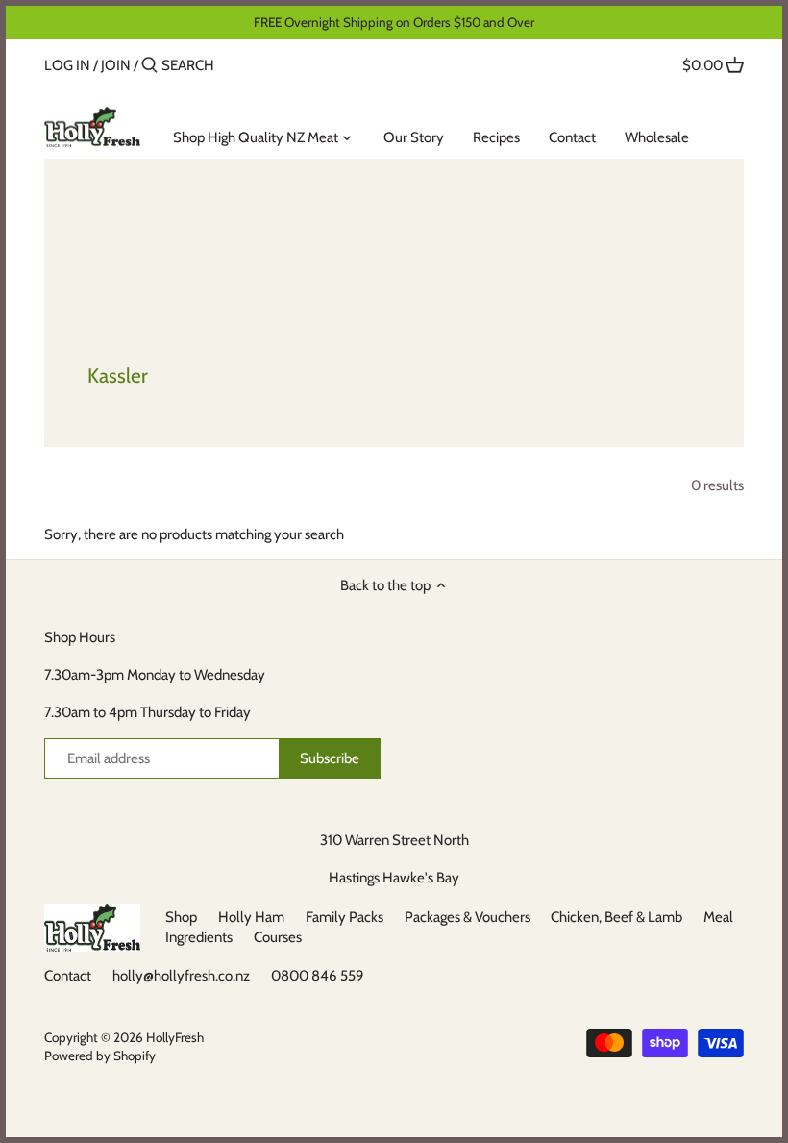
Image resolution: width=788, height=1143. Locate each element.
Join (116, 65)
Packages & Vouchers (467, 917)
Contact (67, 975)
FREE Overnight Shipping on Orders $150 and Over (394, 22)
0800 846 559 (317, 975)
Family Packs (344, 917)
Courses (278, 937)
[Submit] (149, 66)
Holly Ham (251, 917)
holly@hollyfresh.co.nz (181, 975)
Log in (67, 65)
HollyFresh (175, 1037)
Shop (181, 917)
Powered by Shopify (100, 1055)
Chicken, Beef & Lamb (616, 917)
